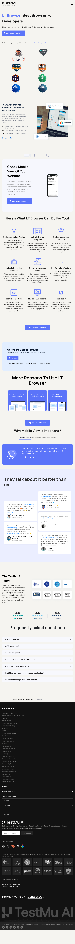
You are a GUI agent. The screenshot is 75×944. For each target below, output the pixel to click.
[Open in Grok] (17, 846)
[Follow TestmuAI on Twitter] (7, 927)
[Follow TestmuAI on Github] (18, 927)
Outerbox (29, 457)
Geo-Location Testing (9, 761)
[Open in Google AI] (22, 846)
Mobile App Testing (8, 741)
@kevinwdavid (11, 512)
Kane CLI (4, 718)
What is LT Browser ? (12, 639)
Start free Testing (10, 833)
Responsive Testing (8, 766)
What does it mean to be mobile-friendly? (20, 659)
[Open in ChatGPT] (3, 846)
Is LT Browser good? (12, 653)
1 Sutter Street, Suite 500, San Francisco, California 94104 (11, 885)
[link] (9, 4)
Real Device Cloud (7, 736)
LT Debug (5, 754)
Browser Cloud (6, 751)
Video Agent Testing (8, 726)
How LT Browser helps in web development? (21, 680)
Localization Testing (8, 769)
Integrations (6, 774)
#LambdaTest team (13, 533)
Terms (47, 43)
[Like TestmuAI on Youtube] (14, 927)
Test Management (8, 738)
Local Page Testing (8, 756)
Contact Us (7, 138)
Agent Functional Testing (9, 723)
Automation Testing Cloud (10, 713)
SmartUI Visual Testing (9, 771)
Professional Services (8, 779)
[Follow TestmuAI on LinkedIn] (11, 927)
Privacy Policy (38, 43)
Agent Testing (6, 721)
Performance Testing (8, 748)
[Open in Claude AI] (13, 846)
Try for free (13, 358)
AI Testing (5, 743)
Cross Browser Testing (9, 733)
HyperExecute (6, 746)
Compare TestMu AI (8, 782)
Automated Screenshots (9, 759)
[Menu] (72, 4)
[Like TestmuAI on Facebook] (3, 927)
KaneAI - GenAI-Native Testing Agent (13, 715)
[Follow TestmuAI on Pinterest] (21, 927)
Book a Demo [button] (27, 833)
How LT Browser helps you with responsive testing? (24, 673)
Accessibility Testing (8, 764)
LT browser (44, 537)
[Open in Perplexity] (8, 846)
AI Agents (5, 728)
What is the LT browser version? (16, 666)
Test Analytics (6, 776)
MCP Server (5, 731)
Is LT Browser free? (11, 646)
